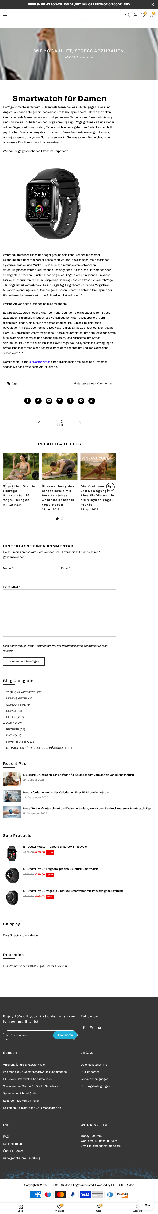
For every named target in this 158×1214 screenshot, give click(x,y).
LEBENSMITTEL (20, 698)
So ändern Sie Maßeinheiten (21, 1100)
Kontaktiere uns (13, 1143)
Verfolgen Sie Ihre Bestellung (21, 1158)
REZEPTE (15, 729)
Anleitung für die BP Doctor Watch (24, 1064)
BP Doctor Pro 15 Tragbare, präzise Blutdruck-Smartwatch (60, 869)
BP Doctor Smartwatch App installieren (28, 1079)
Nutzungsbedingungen (95, 1086)
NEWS (14, 710)
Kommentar (11, 586)
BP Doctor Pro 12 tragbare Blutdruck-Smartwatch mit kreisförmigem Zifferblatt (73, 891)
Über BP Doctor (13, 1151)
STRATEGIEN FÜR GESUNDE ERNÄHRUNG (39, 747)
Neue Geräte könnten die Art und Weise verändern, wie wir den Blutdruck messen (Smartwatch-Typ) (87, 808)
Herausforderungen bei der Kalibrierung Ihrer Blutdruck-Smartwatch (66, 792)
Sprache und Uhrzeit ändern (21, 1093)
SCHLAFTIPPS (19, 704)
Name (8, 568)
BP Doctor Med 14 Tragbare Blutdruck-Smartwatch (55, 846)
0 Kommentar (85, 57)
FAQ (6, 1136)
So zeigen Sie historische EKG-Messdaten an (32, 1107)
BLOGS (15, 717)
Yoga (14, 383)
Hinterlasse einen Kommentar (93, 383)
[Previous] (9, 487)
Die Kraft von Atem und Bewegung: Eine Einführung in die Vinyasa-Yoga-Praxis (98, 495)
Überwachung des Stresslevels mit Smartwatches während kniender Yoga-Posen (58, 495)
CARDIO (14, 723)
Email (65, 568)
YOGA (71, 57)
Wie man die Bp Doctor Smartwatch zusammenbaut (36, 1071)
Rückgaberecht (90, 1071)
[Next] (110, 487)
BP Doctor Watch (39, 361)
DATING (13, 735)
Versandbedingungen (94, 1079)
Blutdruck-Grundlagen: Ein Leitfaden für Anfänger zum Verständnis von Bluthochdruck (78, 774)
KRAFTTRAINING (20, 741)
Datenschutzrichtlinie (94, 1064)
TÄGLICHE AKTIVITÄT (24, 692)
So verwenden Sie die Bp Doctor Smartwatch (31, 1086)
